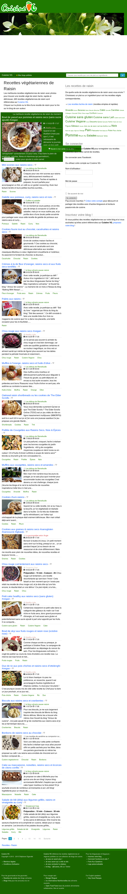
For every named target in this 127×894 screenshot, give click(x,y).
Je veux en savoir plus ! (54, 859)
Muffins (17, 389)
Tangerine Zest (32, 567)
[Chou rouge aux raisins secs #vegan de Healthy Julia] (12, 340)
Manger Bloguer (51, 878)
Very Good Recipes (94, 878)
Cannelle (108, 110)
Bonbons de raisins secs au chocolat (21, 733)
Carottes (115, 109)
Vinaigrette (35, 829)
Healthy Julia (51, 127)
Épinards (105, 122)
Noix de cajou (69, 130)
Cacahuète (6, 258)
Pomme (71, 135)
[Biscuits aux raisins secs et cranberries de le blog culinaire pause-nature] (12, 710)
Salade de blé (22, 829)
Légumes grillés (8, 829)
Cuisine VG (7, 75)
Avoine (75, 110)
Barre (87, 110)
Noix (37, 223)
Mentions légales (10, 861)
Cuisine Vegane (28, 357)
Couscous (100, 113)
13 (29, 838)
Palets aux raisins (11, 299)
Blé (20, 832)
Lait (98, 126)
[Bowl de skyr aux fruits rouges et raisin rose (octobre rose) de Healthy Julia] (12, 643)
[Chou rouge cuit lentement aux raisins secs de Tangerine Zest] (12, 573)
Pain (88, 130)
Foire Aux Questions (95, 861)
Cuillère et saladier (33, 200)
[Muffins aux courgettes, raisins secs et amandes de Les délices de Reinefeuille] (12, 474)
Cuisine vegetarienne (10, 759)
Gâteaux (75, 125)
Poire (110, 130)
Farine (110, 122)
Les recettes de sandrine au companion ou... (43, 736)
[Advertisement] (63, 53)
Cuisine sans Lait (103, 117)
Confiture (93, 113)
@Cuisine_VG (57, 866)
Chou (39, 357)
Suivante (47, 838)
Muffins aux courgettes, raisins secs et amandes (27, 465)
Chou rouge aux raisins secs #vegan (21, 331)
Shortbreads (7, 424)
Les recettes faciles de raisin (80, 104)
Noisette (18, 794)
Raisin (4, 191)
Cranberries (6, 727)
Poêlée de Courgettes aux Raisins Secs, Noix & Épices (31, 430)
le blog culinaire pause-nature (37, 270)
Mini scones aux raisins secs (17, 165)
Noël (109, 126)
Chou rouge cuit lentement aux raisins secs (25, 564)
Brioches (96, 110)
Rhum (21, 523)
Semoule (100, 136)
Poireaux (5, 223)
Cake (45, 625)
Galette (15, 223)
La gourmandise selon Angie (37, 535)
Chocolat (16, 258)
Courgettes (6, 459)
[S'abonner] (44, 127)
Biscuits (17, 727)
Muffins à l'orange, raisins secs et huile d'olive (26, 363)
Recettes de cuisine (10, 878)
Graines (5, 558)
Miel (101, 126)
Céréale (122, 110)
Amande (17, 491)
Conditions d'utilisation (11, 864)
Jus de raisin (92, 126)
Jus (85, 126)
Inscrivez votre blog (94, 856)
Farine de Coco (117, 122)
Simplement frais (32, 806)
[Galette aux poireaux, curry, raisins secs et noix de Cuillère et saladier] (12, 206)
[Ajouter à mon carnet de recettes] (35, 165)
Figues (68, 126)
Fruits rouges (7, 660)
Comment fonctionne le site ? (98, 859)
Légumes (46, 829)
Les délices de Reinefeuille (36, 168)
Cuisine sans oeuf (119, 117)
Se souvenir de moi (75, 193)
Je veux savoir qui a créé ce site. (57, 861)
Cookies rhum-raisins (13, 497)
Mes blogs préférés (25, 75)
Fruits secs (21, 293)
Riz (38, 695)
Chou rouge (6, 357)
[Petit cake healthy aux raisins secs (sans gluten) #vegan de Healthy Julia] (12, 608)
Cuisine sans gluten (9, 625)
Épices (32, 459)
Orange (34, 389)
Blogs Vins (7, 880)
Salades (5, 832)
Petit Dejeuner (103, 130)
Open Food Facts (52, 885)
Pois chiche (6, 695)
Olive (42, 389)
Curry (30, 223)
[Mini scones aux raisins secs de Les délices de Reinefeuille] (12, 174)
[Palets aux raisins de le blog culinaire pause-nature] (12, 308)
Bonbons (42, 759)
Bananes (81, 110)
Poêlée (24, 459)
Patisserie (95, 130)
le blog (48, 866)
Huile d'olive (6, 389)
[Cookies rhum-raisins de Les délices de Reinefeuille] (12, 506)
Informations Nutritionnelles (58, 880)
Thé (33, 424)
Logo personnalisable (95, 864)
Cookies (34, 258)
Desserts (93, 121)
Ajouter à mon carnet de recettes (62, 149)
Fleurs (55, 293)
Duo (44, 695)
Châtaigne (68, 113)
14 (34, 838)
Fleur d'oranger (8, 293)
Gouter (81, 126)
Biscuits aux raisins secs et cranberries (22, 700)
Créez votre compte (94, 200)
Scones (13, 191)
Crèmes (39, 293)
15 (40, 838)
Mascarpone (7, 794)
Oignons (76, 130)
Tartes (106, 136)
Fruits (47, 293)
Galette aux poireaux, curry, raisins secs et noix (27, 197)
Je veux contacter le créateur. (56, 864)
